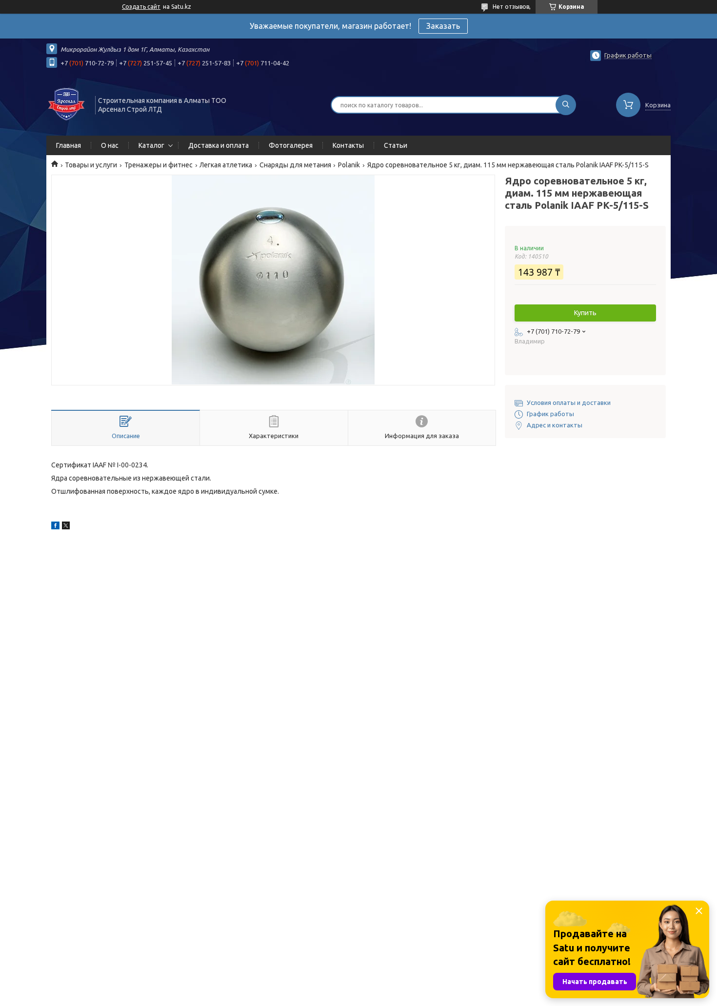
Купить (585, 313)
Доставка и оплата (218, 145)
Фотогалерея (291, 145)
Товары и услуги (91, 165)
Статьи (395, 145)
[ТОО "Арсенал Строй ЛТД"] (66, 104)
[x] (66, 527)
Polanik (349, 165)
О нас (110, 145)
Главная (68, 145)
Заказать (443, 25)
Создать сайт (141, 6)
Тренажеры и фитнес (158, 165)
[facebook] (55, 527)
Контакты (348, 145)
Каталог (151, 145)
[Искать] (566, 105)
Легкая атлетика (225, 165)
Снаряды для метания (295, 165)
